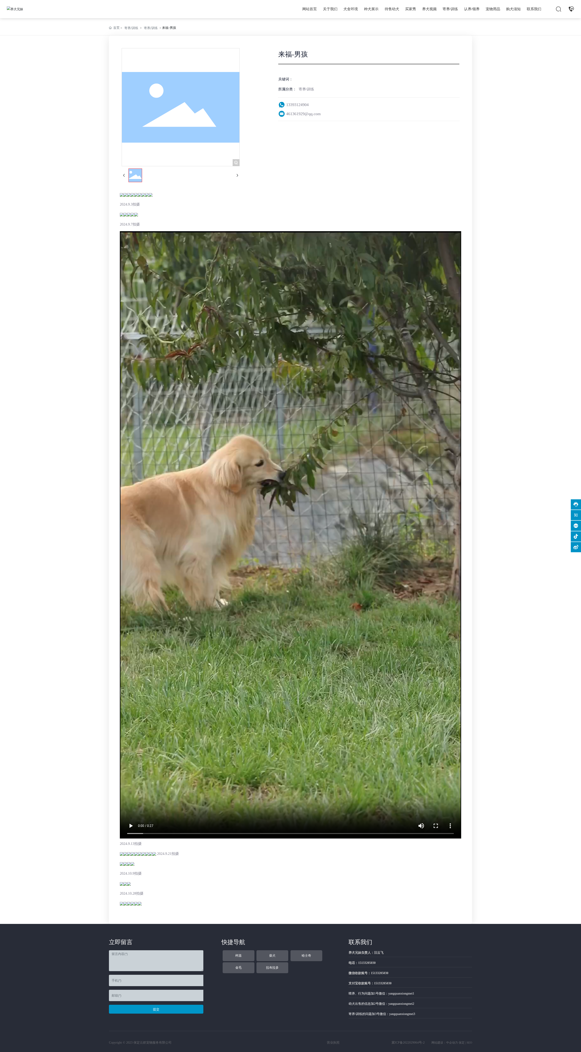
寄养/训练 (131, 28)
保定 (462, 1042)
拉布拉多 (272, 967)
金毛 (238, 967)
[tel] (571, 9)
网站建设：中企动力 (444, 1042)
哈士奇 (306, 955)
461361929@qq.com (303, 114)
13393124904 (297, 104)
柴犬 (272, 955)
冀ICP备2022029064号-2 (408, 1042)
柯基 (238, 955)
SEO (469, 1042)
